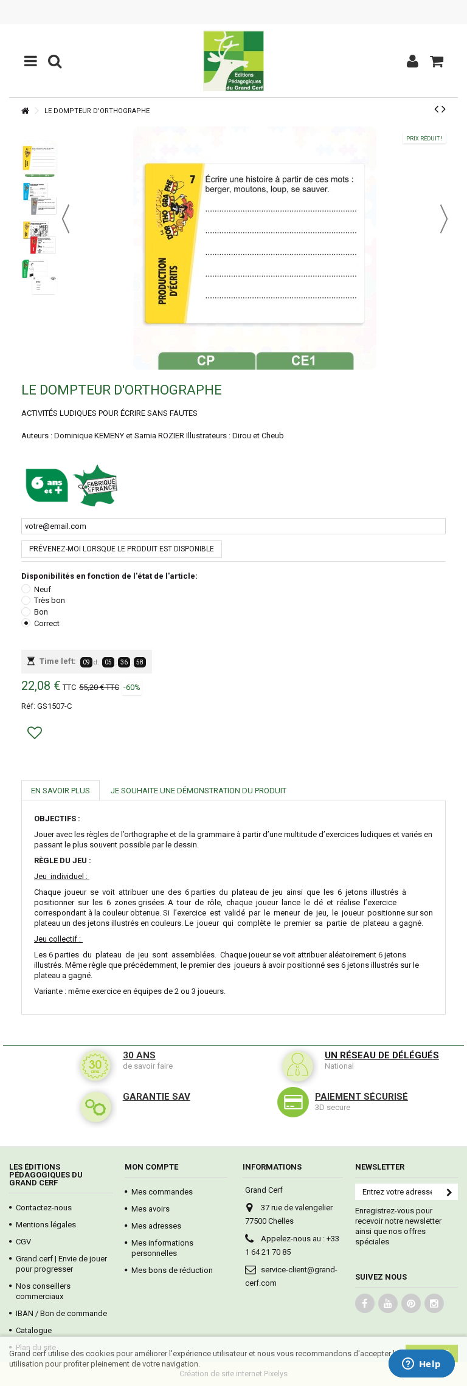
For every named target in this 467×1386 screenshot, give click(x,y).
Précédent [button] (66, 219)
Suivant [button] (444, 219)
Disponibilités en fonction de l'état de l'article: (110, 576)
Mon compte (151, 1166)
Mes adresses (156, 1225)
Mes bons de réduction (172, 1270)
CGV (23, 1241)
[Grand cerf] (233, 60)
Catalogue (34, 1330)
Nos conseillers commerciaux (43, 1291)
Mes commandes (162, 1191)
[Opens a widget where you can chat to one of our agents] (421, 1365)
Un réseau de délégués (382, 1055)
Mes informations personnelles (162, 1248)
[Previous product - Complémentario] (436, 109)
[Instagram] (434, 1303)
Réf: (28, 706)
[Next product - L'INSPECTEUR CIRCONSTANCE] (443, 109)
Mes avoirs (150, 1208)
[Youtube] (388, 1303)
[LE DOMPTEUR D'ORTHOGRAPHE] (39, 158)
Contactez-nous (44, 1207)
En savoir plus (60, 790)
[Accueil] (25, 111)
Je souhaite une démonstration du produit (198, 790)
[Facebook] (365, 1303)
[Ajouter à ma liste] (36, 735)
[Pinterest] (411, 1303)
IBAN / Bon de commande (61, 1313)
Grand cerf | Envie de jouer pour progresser (61, 1264)
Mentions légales (46, 1224)
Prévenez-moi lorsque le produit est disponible (121, 549)
